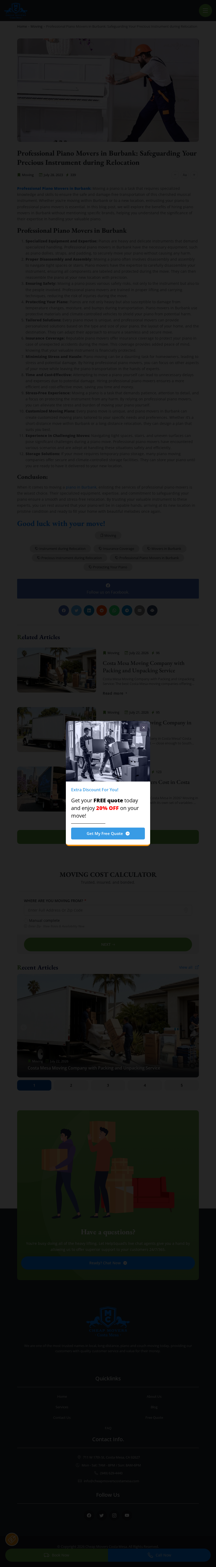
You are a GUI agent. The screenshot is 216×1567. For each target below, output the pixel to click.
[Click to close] (144, 728)
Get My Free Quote (105, 833)
